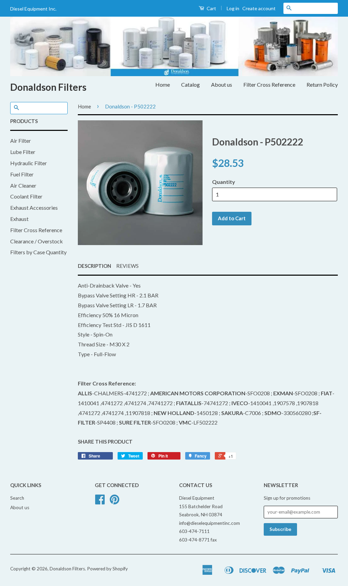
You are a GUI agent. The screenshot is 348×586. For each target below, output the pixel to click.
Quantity (223, 181)
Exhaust (19, 219)
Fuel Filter (22, 174)
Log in (233, 8)
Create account (259, 8)
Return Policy (322, 84)
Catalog (190, 84)
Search (17, 498)
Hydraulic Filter (28, 163)
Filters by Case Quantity (38, 252)
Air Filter (20, 140)
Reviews (127, 266)
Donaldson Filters (48, 87)
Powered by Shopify (107, 568)
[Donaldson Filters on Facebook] (100, 501)
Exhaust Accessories (34, 207)
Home (162, 84)
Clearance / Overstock (36, 241)
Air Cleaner (23, 185)
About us (221, 84)
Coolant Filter (26, 196)
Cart (211, 8)
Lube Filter (22, 152)
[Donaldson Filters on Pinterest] (114, 501)
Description (94, 266)
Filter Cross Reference (269, 84)
